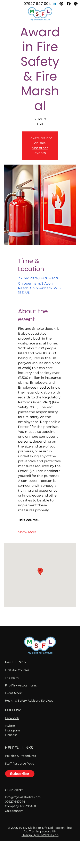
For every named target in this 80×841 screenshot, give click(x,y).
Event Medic (14, 693)
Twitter (10, 726)
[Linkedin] (54, 4)
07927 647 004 (37, 3)
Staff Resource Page (19, 763)
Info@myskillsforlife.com (23, 797)
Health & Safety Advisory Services (29, 700)
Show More (27, 532)
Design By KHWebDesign (40, 835)
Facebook (12, 718)
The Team (12, 678)
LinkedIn (11, 735)
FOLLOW (13, 710)
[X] (76, 4)
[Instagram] (61, 4)
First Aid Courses (17, 670)
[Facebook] (69, 4)
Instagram (12, 730)
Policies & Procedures (20, 756)
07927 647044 (15, 801)
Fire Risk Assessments (21, 685)
